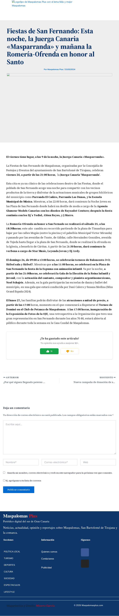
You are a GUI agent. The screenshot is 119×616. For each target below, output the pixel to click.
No (72, 351)
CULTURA (8, 572)
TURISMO (8, 558)
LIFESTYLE (9, 592)
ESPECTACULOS (12, 585)
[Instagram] (85, 564)
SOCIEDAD (9, 578)
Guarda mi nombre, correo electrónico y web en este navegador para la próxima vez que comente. (59, 472)
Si (51, 351)
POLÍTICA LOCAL (12, 551)
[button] (2, 10)
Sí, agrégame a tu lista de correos (23, 480)
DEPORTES (9, 565)
